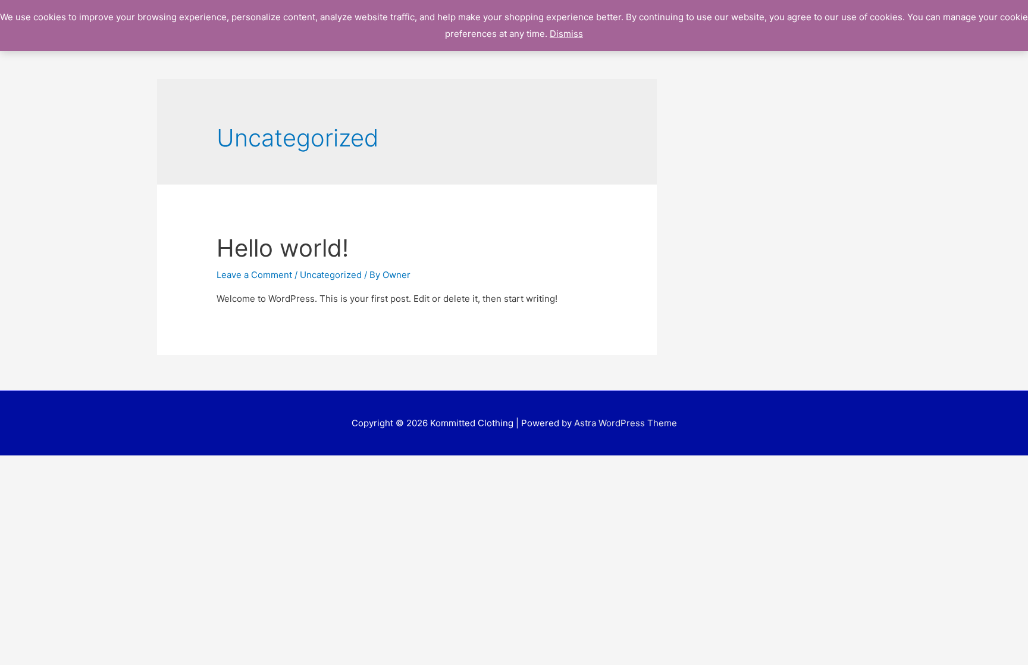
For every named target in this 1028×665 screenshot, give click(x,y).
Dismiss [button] (566, 33)
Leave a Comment (254, 274)
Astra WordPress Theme (625, 423)
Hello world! (283, 248)
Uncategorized (331, 274)
